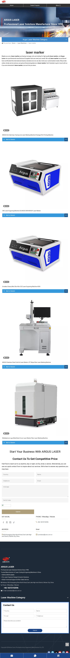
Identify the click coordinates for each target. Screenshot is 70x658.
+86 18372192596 (10, 588)
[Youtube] (6, 522)
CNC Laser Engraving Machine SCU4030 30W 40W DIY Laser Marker (21, 210)
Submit (18, 512)
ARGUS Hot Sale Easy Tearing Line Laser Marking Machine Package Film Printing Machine (27, 135)
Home (11, 5)
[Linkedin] (52, 652)
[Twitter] (56, 652)
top (67, 644)
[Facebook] (3, 522)
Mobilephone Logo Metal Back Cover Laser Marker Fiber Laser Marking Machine (25, 438)
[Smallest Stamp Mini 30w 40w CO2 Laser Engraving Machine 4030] (35, 252)
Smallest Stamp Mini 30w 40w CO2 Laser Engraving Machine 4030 (21, 286)
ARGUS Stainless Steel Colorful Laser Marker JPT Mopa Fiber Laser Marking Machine (26, 362)
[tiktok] (13, 522)
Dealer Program (35, 5)
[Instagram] (10, 522)
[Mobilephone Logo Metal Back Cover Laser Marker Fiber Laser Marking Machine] (35, 403)
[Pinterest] (67, 652)
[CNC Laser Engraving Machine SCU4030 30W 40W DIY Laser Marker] (35, 176)
